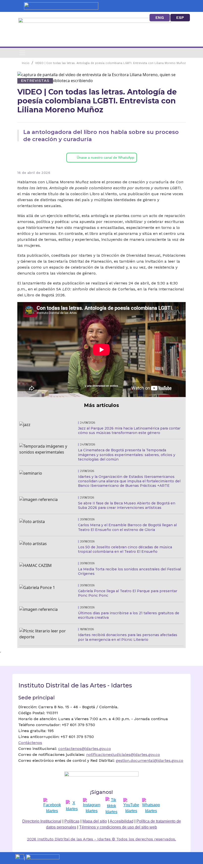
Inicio (25, 63)
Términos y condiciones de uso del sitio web (118, 827)
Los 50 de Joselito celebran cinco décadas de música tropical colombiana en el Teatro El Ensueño (125, 549)
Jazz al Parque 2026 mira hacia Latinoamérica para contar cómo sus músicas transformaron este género (129, 430)
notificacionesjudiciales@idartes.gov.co (123, 754)
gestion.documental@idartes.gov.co (149, 760)
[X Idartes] (72, 806)
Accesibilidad (121, 821)
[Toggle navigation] (22, 53)
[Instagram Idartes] (91, 806)
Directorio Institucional (41, 821)
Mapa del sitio (94, 821)
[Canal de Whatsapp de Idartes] (151, 806)
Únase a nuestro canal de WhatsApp (105, 157)
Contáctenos (30, 742)
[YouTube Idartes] (131, 806)
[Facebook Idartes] (52, 806)
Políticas (71, 821)
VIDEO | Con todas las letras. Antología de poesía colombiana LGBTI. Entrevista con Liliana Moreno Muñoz (110, 63)
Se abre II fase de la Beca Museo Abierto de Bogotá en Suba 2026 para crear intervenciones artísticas (126, 505)
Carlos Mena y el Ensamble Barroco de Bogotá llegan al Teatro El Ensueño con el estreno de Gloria (127, 527)
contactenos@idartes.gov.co (84, 748)
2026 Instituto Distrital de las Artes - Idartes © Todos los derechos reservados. (101, 839)
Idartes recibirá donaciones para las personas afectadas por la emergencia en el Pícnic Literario (127, 637)
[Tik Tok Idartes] (111, 806)
